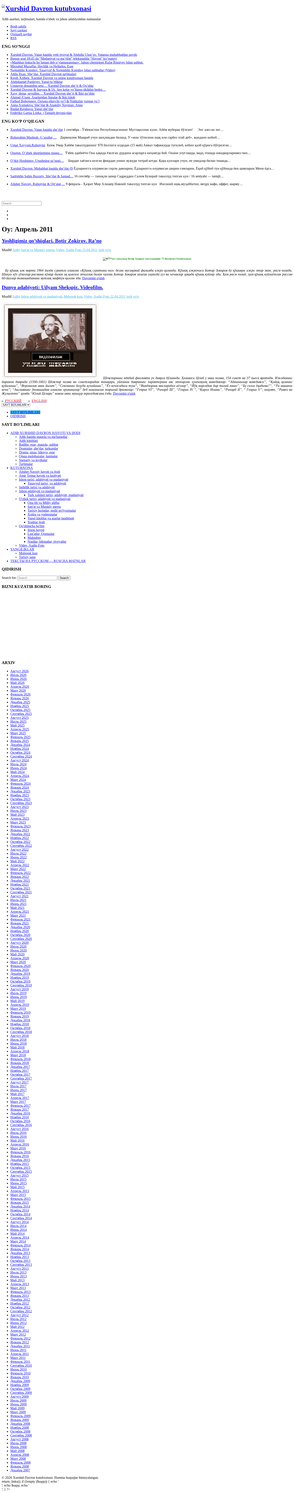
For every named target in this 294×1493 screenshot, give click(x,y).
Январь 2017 (19, 1109)
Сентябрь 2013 (21, 1264)
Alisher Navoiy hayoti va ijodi (39, 472)
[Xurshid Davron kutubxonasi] (46, 8)
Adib (15, 250)
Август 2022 (19, 849)
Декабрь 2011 (20, 1346)
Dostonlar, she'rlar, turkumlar (38, 448)
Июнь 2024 (18, 768)
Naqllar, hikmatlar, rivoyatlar (47, 541)
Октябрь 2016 (20, 1121)
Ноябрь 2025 (19, 706)
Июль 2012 (18, 1319)
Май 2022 (17, 861)
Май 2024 (17, 772)
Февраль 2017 (20, 1105)
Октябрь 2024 (20, 752)
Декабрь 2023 (20, 791)
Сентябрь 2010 (21, 1365)
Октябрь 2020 (20, 935)
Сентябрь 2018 (21, 1032)
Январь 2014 (19, 1249)
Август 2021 (19, 896)
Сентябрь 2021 (21, 892)
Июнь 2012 (18, 1323)
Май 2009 (17, 1408)
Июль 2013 (18, 1272)
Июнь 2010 (18, 1369)
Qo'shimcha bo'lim (31, 526)
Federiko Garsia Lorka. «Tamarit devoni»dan (41, 113)
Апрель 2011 (19, 1354)
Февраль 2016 (20, 1152)
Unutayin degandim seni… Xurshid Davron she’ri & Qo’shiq (51, 86)
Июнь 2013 (18, 1276)
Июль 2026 (18, 675)
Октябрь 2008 (20, 1431)
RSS (13, 38)
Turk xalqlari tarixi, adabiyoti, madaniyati (56, 495)
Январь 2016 (19, 1156)
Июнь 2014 (18, 1230)
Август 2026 (19, 671)
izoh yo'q (104, 250)
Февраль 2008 (20, 1462)
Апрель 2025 (19, 729)
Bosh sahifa (18, 26)
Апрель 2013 (19, 1284)
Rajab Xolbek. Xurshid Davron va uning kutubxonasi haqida (51, 78)
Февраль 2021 (20, 919)
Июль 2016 (18, 1133)
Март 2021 (18, 915)
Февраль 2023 (20, 826)
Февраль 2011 (20, 1361)
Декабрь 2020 (20, 927)
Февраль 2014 (20, 1245)
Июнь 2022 (18, 857)
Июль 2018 (18, 1039)
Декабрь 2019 (20, 974)
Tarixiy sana (27, 557)
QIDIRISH (18, 416)
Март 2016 (18, 1148)
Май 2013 (17, 1280)
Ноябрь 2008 (19, 1427)
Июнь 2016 (18, 1136)
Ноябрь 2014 (19, 1210)
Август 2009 (19, 1396)
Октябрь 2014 (20, 1214)
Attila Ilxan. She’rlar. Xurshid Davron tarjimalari (43, 74)
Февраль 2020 (20, 966)
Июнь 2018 (18, 1043)
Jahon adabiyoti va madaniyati (41, 296)
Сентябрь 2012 (21, 1311)
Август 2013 (19, 1268)
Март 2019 (18, 1008)
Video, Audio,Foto (68, 250)
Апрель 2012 (19, 1330)
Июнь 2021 (18, 904)
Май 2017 (17, 1094)
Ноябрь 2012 (19, 1303)
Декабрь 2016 (20, 1113)
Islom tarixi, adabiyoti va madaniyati (43, 479)
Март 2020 (18, 962)
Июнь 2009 (18, 1404)
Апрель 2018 (19, 1051)
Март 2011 (18, 1358)
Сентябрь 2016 (21, 1125)
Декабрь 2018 (20, 1020)
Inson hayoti (36, 530)
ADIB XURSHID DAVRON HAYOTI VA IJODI (45, 433)
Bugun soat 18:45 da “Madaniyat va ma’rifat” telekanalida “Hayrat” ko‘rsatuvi (63, 58)
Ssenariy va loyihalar (33, 460)
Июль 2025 (18, 721)
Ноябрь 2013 (19, 1257)
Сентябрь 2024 (21, 756)
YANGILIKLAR (22, 549)
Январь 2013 (19, 1296)
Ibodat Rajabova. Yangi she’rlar (31, 109)
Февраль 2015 (20, 1199)
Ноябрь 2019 (19, 977)
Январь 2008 (19, 1466)
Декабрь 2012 (20, 1299)
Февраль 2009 (20, 1416)
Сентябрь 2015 (21, 1171)
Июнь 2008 (18, 1447)
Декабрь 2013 (20, 1253)
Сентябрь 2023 (21, 803)
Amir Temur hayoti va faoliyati (40, 475)
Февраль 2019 (20, 1012)
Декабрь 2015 (20, 1160)
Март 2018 (18, 1055)
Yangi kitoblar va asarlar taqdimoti (51, 518)
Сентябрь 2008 (21, 1435)
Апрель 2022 (19, 865)
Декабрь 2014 (20, 1206)
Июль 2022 (18, 853)
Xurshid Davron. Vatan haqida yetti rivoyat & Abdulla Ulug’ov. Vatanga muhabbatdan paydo (73, 54)
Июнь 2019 (18, 997)
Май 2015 (17, 1187)
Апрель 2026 (19, 686)
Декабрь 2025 (20, 702)
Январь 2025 (19, 741)
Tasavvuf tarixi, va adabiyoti (47, 483)
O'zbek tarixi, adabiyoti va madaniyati (44, 499)
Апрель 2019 (19, 1005)
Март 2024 (18, 780)
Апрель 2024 (19, 776)
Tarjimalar (26, 464)
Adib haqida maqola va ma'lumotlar (43, 437)
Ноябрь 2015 (19, 1164)
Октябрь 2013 (20, 1261)
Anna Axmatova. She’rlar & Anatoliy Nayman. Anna (46, 105)
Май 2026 (17, 683)
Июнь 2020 (18, 950)
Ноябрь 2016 (19, 1117)
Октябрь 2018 (20, 1028)
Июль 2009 (18, 1400)
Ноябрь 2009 (19, 1385)
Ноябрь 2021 (19, 884)
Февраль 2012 (20, 1338)
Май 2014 (17, 1233)
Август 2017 (19, 1082)
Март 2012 (18, 1334)
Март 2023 (18, 822)
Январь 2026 (19, 698)
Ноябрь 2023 (19, 795)
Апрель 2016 (19, 1144)
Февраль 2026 (20, 694)
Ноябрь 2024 (19, 748)
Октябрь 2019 (20, 981)
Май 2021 (17, 908)
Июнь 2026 (18, 679)
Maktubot (34, 537)
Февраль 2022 (20, 873)
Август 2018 (19, 1036)
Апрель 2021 (19, 911)
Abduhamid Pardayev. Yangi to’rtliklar (36, 82)
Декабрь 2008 (20, 1424)
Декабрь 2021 (20, 880)
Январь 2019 (19, 1016)
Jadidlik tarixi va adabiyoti (37, 487)
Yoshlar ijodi (36, 522)
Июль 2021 (18, 900)
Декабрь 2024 (20, 745)
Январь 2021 (19, 923)
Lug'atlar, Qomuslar (41, 534)
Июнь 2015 (18, 1183)
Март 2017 (18, 1102)
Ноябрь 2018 (19, 1024)
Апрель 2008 (19, 1455)
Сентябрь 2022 (21, 845)
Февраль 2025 (20, 737)
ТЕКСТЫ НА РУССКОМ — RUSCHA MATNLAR (48, 561)
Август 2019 (19, 989)
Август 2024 (19, 760)
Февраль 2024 (20, 783)
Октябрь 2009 (20, 1389)
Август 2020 (19, 942)
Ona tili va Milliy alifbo (43, 503)
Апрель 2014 (19, 1237)
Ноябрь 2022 (19, 838)
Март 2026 (18, 690)
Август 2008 (19, 1439)
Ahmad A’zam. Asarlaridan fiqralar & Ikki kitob (42, 97)
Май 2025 (17, 725)
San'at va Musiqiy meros (37, 250)
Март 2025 (18, 733)
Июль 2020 (18, 946)
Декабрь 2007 (20, 1470)
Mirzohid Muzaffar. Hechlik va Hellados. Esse (41, 66)
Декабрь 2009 (20, 1381)
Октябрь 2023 (20, 799)
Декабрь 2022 (20, 834)
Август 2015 (19, 1175)
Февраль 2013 (20, 1292)
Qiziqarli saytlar (21, 34)
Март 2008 (18, 1458)
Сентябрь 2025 (21, 714)
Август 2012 (19, 1315)
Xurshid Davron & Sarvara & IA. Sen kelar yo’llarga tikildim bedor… (58, 89)
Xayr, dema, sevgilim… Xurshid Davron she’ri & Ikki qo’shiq (52, 93)
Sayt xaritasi (18, 30)
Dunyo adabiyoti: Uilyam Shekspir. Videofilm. (52, 287)
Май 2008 (17, 1451)
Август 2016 (19, 1129)
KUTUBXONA (21, 468)
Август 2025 (19, 717)
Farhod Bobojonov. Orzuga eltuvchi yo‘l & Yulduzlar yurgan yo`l (54, 101)
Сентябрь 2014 (21, 1218)
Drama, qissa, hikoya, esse (37, 452)
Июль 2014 (18, 1226)
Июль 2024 (18, 764)
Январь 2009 (19, 1420)
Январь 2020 (19, 970)
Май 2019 (17, 1001)
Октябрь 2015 (20, 1167)
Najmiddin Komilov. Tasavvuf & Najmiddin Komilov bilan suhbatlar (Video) (62, 70)
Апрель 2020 (19, 958)
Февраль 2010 (20, 1373)
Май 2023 (17, 814)
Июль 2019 (18, 993)
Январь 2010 (19, 1377)
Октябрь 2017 (20, 1074)
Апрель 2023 (19, 818)
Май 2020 (17, 954)
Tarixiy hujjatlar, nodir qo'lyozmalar (52, 510)
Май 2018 (17, 1047)
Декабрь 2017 (20, 1067)
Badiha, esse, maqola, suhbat (38, 444)
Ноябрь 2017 (19, 1070)
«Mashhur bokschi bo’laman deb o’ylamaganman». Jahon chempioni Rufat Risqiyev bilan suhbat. (76, 62)
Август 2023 (19, 807)
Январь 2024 (19, 787)
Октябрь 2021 (20, 888)
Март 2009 (18, 1412)
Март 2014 (18, 1241)
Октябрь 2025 (20, 710)
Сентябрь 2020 (21, 939)
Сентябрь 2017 (21, 1078)
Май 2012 (17, 1327)
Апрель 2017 (19, 1098)
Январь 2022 (19, 877)
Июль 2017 (18, 1086)
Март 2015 (18, 1195)
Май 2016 (17, 1140)
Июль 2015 (18, 1179)
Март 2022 (18, 869)
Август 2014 (19, 1222)
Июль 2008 (18, 1443)
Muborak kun (73, 296)
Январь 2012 (19, 1342)
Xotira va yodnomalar (42, 514)
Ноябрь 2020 (19, 931)
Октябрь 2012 (20, 1307)
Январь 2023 (19, 830)
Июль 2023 (18, 811)
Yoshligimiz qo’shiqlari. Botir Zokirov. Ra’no (52, 241)
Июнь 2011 (18, 1350)
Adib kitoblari (28, 440)
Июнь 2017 (18, 1090)
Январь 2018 (19, 1063)
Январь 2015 (19, 1202)
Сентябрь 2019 (21, 985)
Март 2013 (18, 1288)
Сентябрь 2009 (21, 1393)
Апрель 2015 (19, 1191)
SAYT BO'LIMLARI (25, 412)
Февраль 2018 (20, 1059)
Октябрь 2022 (20, 842)
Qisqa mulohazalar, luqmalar (38, 456)
